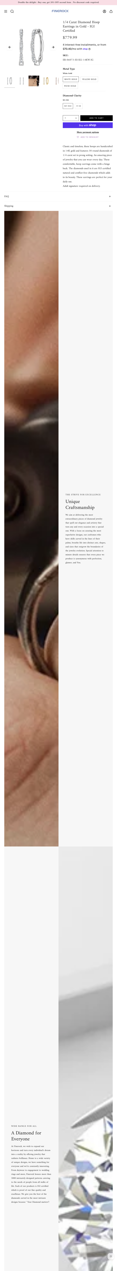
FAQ (6, 196)
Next (53, 47)
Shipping (8, 206)
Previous (10, 47)
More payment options (88, 132)
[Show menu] (6, 11)
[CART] (111, 11)
